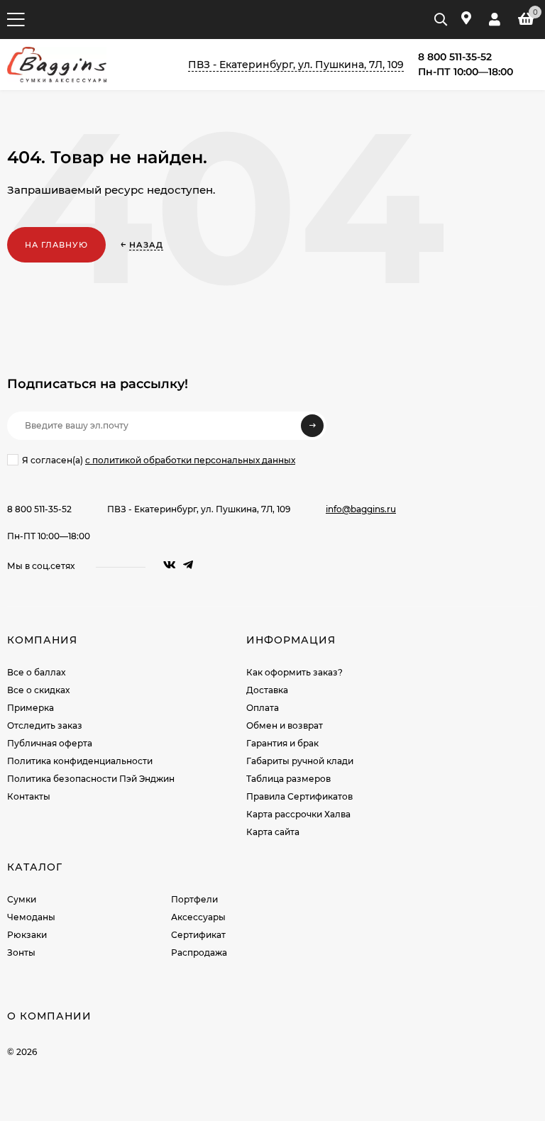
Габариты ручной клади (299, 761)
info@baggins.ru (361, 509)
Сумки (21, 899)
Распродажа (199, 952)
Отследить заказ (44, 725)
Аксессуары (198, 917)
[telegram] (188, 565)
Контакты (28, 796)
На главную (56, 245)
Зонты (21, 952)
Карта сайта (272, 832)
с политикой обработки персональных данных (190, 460)
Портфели (194, 899)
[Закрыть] (94, 971)
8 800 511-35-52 (39, 509)
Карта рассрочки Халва (298, 814)
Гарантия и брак (282, 743)
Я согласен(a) (158, 460)
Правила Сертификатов (299, 796)
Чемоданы (31, 917)
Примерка (30, 707)
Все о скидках (38, 690)
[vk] (169, 565)
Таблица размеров (288, 778)
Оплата (262, 707)
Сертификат (198, 934)
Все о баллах (36, 672)
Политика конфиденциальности (80, 761)
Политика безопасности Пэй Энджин (91, 778)
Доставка (267, 690)
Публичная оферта (49, 743)
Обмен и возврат (284, 725)
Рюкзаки (27, 934)
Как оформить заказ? (294, 672)
